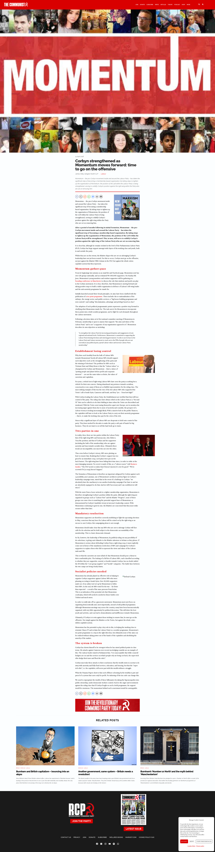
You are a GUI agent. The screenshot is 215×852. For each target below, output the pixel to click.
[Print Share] (101, 196)
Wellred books (116, 837)
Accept (184, 841)
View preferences (204, 841)
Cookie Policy (191, 846)
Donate (142, 4)
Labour (103, 174)
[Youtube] (110, 844)
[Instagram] (105, 844)
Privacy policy (200, 846)
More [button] (188, 4)
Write (157, 4)
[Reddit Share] (85, 196)
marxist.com (130, 837)
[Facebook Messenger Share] (93, 196)
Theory (170, 4)
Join (136, 4)
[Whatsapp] (118, 844)
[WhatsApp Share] (89, 196)
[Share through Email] (97, 196)
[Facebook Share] (76, 196)
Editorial (22, 768)
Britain (18, 768)
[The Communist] (16, 5)
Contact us (66, 837)
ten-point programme (94, 296)
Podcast (177, 4)
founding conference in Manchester (88, 281)
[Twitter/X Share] (80, 196)
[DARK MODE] (202, 4)
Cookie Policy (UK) (146, 837)
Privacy (76, 837)
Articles (163, 4)
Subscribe (150, 4)
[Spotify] (114, 844)
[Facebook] (97, 844)
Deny (192, 841)
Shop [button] (183, 4)
